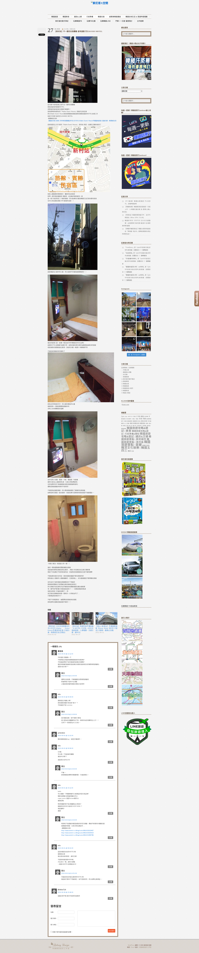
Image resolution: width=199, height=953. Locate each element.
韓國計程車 (146, 445)
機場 (122, 423)
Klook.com (125, 404)
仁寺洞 (138, 416)
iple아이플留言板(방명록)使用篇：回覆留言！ (136, 269)
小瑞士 (133, 418)
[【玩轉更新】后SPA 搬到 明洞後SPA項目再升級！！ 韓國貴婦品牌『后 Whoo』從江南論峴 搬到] (144, 329)
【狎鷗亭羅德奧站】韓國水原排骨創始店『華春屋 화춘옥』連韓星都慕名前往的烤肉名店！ (136, 231)
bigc (126, 416)
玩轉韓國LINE (105, 21)
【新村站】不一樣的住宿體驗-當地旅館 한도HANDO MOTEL (78, 31)
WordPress (131, 945)
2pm (122, 416)
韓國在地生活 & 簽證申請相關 (137, 17)
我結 (137, 418)
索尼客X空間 (61, 946)
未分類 (66, 29)
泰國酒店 (142, 423)
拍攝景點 (148, 418)
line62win (129, 247)
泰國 (131, 423)
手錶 (144, 419)
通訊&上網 (78, 17)
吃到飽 (146, 416)
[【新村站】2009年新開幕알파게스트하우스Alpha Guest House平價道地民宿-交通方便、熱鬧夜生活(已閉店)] (59, 618)
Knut (132, 947)
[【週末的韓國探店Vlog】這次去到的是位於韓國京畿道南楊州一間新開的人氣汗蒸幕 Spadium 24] (129, 329)
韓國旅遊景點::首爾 (135, 443)
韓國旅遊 (54, 17)
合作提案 (140, 21)
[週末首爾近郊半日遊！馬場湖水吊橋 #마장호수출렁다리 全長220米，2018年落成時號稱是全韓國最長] (129, 299)
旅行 (122, 421)
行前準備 (90, 17)
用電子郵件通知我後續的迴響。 (62, 932)
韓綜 (129, 451)
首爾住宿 (72, 29)
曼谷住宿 (144, 421)
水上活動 (126, 423)
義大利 (135, 425)
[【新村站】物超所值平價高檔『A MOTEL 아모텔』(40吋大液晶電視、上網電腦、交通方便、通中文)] (82, 618)
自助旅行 (139, 425)
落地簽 (148, 425)
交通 (134, 416)
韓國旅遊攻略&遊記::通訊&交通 (136, 435)
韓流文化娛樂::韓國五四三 (135, 449)
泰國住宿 (136, 423)
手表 (140, 419)
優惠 (142, 416)
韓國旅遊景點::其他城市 (136, 438)
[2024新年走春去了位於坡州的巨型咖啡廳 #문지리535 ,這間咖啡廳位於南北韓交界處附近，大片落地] (129, 314)
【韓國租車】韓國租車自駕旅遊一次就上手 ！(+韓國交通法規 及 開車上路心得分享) (136, 209)
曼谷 (139, 421)
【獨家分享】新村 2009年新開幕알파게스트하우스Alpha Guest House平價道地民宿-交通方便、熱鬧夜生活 (82, 120)
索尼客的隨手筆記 (62, 21)
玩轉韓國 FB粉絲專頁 (129, 606)
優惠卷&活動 (127, 372)
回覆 (110, 669)
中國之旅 (126, 370)
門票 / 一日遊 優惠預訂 (123, 21)
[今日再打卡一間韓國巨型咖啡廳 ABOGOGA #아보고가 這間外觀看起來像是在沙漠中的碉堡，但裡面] (144, 299)
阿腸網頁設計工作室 (145, 947)
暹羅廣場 (129, 421)
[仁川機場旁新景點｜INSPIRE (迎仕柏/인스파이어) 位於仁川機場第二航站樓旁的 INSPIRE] (144, 314)
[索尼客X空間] (99, 3)
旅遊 (125, 421)
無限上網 (125, 425)
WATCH (130, 416)
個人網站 (53, 924)
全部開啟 (124, 367)
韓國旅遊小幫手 (128, 388)
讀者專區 (126, 381)
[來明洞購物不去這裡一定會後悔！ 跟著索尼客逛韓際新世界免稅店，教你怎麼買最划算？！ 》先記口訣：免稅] (129, 344)
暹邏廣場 (135, 421)
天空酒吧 (128, 418)
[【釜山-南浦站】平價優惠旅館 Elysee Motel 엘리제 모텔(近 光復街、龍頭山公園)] (106, 618)
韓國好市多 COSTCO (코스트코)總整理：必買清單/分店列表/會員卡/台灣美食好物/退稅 (136, 223)
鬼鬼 (132, 451)
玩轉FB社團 (91, 21)
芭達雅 (144, 425)
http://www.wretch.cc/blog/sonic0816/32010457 (77, 830)
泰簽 (147, 423)
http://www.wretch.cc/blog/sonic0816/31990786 (77, 835)
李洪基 (149, 421)
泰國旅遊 (126, 377)
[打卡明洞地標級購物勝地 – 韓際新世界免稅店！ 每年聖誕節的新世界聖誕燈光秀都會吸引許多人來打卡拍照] (144, 344)
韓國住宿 (101, 17)
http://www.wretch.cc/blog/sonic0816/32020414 (77, 833)
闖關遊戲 (123, 428)
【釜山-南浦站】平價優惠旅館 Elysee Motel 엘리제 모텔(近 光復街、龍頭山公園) (106, 628)
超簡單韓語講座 (115, 17)
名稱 (52, 912)
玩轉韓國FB (77, 21)
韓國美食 (66, 17)
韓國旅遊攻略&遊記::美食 (134, 429)
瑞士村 (130, 425)
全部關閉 (131, 367)
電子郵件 (53, 918)
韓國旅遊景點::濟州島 (135, 441)
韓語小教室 (126, 393)
